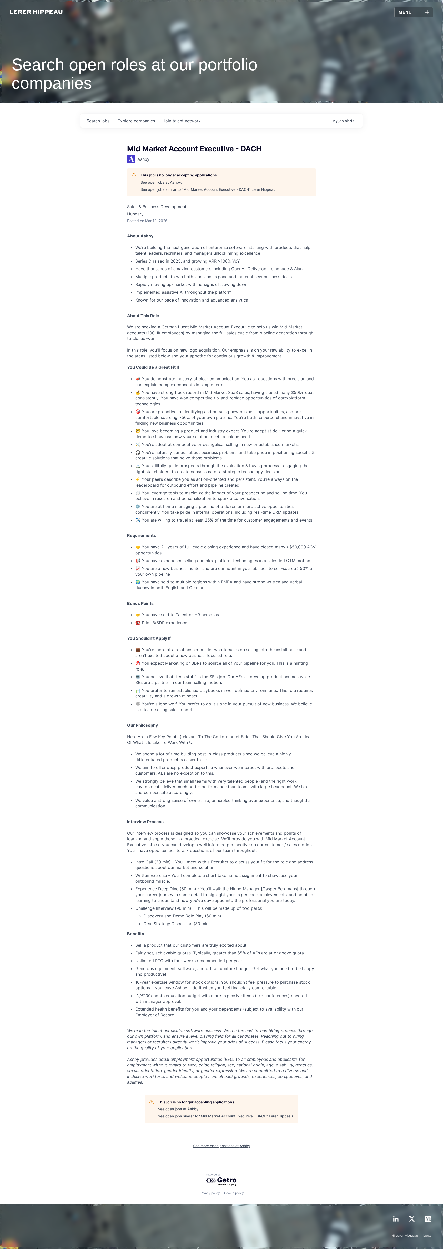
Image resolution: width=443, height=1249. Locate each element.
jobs (98, 120)
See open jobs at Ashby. (161, 182)
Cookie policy (234, 1193)
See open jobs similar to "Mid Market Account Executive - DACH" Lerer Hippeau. (208, 189)
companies (136, 120)
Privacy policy (209, 1193)
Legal (427, 1235)
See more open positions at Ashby (221, 1146)
